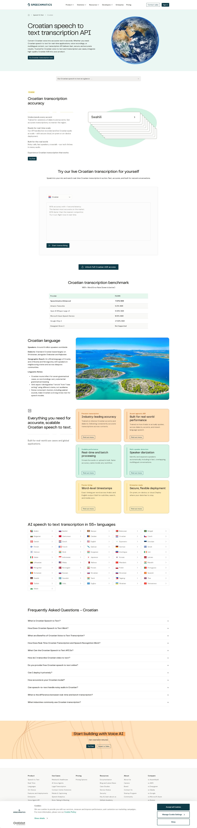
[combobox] (59, 197)
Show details (39, 818)
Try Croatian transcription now (41, 58)
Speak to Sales (103, 746)
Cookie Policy (70, 812)
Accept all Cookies (173, 807)
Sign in (165, 5)
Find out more (88, 437)
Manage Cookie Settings (172, 814)
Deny (173, 822)
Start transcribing (60, 245)
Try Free (32, 159)
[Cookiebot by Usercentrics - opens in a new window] (19, 823)
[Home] (29, 15)
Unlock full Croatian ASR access (100, 267)
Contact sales (153, 5)
